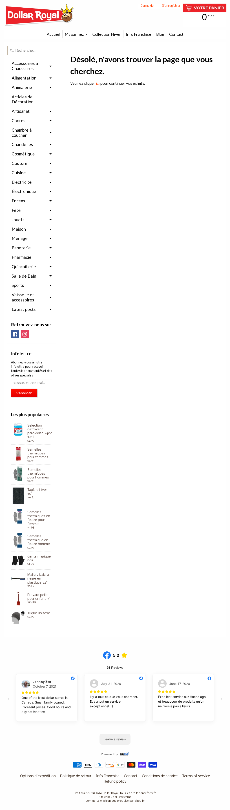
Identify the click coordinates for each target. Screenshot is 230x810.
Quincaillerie (24, 266)
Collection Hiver (106, 34)
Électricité (22, 182)
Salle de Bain (24, 276)
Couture (19, 163)
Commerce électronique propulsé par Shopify (115, 801)
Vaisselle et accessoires (23, 297)
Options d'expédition (38, 776)
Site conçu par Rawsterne (115, 797)
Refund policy (115, 781)
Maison (19, 229)
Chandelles (22, 144)
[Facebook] (15, 334)
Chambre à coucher (22, 132)
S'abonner (24, 393)
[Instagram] (25, 334)
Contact (176, 34)
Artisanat (21, 111)
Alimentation (24, 77)
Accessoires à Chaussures (25, 66)
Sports (18, 285)
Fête (16, 210)
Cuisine (19, 172)
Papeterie (21, 247)
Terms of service (196, 776)
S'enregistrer (171, 6)
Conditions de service (160, 776)
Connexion (148, 6)
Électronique (24, 191)
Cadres (18, 120)
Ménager (20, 238)
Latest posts (24, 309)
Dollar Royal (110, 793)
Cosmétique (23, 153)
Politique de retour (75, 776)
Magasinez (74, 34)
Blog (160, 34)
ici (98, 84)
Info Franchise (138, 34)
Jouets (18, 219)
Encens (18, 200)
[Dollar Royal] (39, 15)
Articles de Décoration (22, 99)
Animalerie (22, 87)
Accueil (53, 34)
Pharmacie (21, 257)
